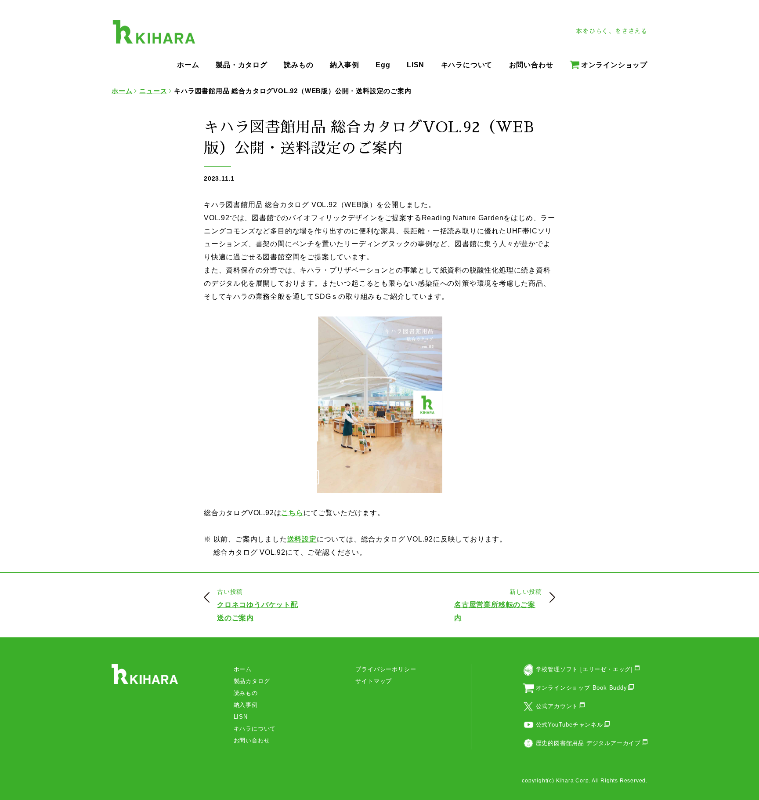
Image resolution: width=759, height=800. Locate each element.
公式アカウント (557, 706)
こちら (292, 512)
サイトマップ (373, 681)
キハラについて (255, 728)
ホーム (243, 669)
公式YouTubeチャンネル (569, 724)
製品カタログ (252, 681)
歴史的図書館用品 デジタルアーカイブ (588, 743)
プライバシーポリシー (385, 669)
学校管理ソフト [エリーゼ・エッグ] (584, 669)
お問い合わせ (252, 740)
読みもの (246, 693)
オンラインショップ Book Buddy (581, 687)
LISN (241, 716)
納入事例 (246, 705)
